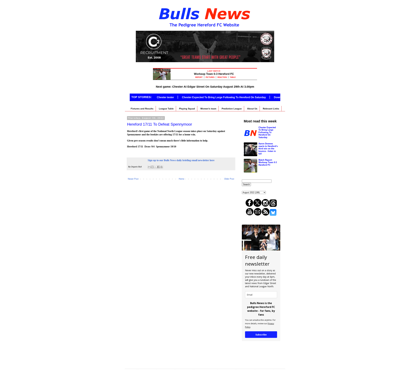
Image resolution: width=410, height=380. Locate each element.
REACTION (222, 77)
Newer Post (133, 179)
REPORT (199, 77)
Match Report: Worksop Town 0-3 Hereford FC (267, 162)
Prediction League (232, 108)
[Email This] (149, 167)
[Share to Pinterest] (161, 167)
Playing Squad (187, 108)
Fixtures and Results (142, 108)
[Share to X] (155, 167)
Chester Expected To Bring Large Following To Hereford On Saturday (216, 97)
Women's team (208, 108)
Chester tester (158, 97)
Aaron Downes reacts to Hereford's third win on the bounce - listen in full (268, 148)
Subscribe (261, 334)
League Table (166, 108)
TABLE (233, 77)
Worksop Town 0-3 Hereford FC (214, 73)
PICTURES (210, 77)
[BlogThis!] (152, 167)
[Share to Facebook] (158, 167)
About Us (252, 108)
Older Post (229, 179)
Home (181, 179)
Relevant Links (271, 108)
